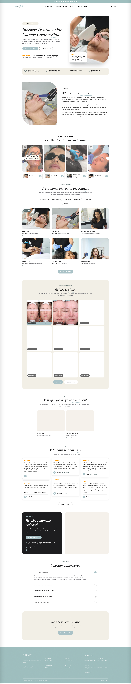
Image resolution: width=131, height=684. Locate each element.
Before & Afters (48, 660)
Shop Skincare (48, 665)
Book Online (48, 663)
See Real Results (46, 48)
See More (58, 382)
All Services (48, 658)
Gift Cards (47, 667)
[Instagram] (27, 666)
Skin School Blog (68, 660)
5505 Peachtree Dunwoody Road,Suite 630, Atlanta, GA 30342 (96, 668)
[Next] (116, 2)
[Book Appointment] (114, 6)
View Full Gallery (71, 382)
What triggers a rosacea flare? (43, 602)
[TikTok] (31, 666)
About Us (67, 658)
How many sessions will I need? (43, 596)
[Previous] (15, 2)
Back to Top (104, 680)
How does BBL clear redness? (43, 585)
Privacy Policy (68, 667)
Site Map (67, 670)
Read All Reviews (65, 504)
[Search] (111, 6)
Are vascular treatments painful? (44, 590)
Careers (66, 663)
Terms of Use (68, 665)
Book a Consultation (30, 48)
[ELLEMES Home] (19, 6)
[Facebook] (24, 666)
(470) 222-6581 (32, 547)
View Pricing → (74, 1)
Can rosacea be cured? (41, 572)
